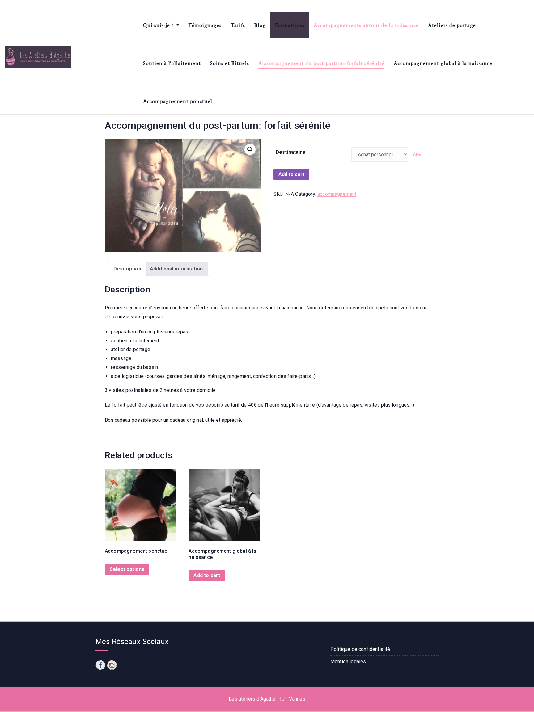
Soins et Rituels (229, 63)
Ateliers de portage (452, 25)
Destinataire (290, 152)
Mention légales (348, 661)
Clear (418, 155)
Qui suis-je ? (159, 25)
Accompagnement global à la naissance (443, 63)
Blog (260, 25)
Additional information (176, 269)
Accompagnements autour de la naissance (366, 25)
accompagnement (336, 194)
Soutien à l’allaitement (172, 63)
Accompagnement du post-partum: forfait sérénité (321, 63)
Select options (127, 569)
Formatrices (289, 25)
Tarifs (238, 25)
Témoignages (205, 25)
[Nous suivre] (100, 665)
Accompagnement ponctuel (177, 101)
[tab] (127, 269)
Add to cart (291, 174)
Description (127, 269)
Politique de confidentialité (360, 649)
